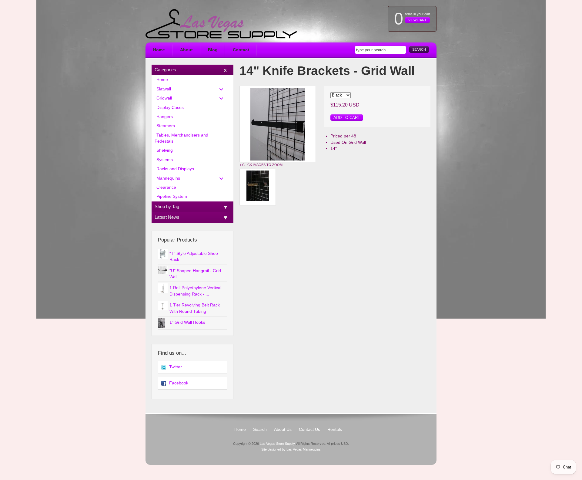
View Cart (417, 20)
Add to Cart (346, 117)
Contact (241, 50)
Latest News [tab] (167, 217)
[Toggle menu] (223, 89)
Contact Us (309, 429)
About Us (283, 429)
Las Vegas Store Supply (277, 443)
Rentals (334, 429)
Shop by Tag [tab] (167, 206)
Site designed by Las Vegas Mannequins (291, 449)
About (186, 50)
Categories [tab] (165, 69)
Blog (213, 50)
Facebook (178, 383)
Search (419, 49)
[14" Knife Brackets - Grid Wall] (277, 124)
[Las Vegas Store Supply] (221, 24)
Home (159, 50)
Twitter (175, 367)
